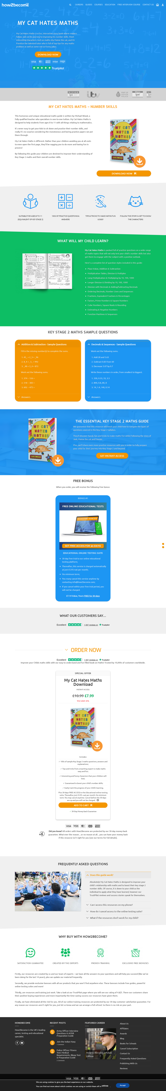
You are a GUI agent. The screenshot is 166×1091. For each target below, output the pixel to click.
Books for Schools (128, 1043)
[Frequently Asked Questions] (163, 547)
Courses (98, 4)
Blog (122, 1038)
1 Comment (62, 1044)
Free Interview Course (128, 4)
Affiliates (124, 1028)
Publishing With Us (128, 1063)
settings (105, 1085)
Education (110, 4)
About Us (124, 1023)
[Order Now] (163, 544)
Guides (88, 4)
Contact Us (148, 4)
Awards (123, 1033)
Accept (123, 1085)
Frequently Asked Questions (133, 1058)
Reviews (124, 1068)
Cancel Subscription (129, 1048)
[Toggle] (18, 344)
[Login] (162, 5)
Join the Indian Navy (66, 1041)
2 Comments (65, 1060)
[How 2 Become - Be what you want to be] (15, 4)
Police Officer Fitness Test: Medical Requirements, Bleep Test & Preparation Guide (69, 1054)
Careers (79, 4)
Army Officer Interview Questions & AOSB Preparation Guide (67, 1033)
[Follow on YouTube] (22, 1043)
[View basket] (157, 5)
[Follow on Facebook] (17, 1043)
